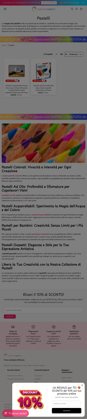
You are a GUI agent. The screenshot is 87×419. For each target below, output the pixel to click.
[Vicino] (82, 385)
